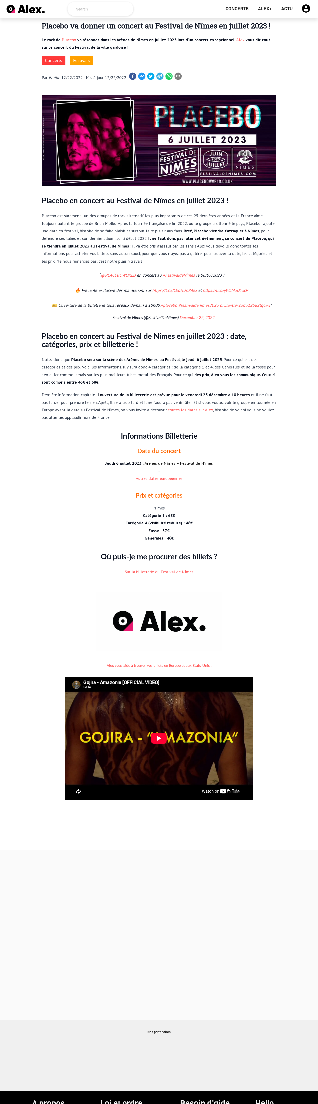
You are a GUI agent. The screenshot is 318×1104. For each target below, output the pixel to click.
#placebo (169, 305)
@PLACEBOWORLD (118, 275)
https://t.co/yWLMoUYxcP (225, 290)
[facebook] (132, 76)
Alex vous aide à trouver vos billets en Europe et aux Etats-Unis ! (159, 665)
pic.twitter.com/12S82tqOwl (245, 305)
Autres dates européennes (159, 478)
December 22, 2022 (197, 318)
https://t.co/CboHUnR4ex (174, 290)
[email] (178, 76)
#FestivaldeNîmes (179, 275)
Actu (287, 9)
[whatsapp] (169, 76)
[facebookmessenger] (141, 76)
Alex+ (265, 9)
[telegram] (160, 76)
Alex (240, 39)
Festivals (81, 60)
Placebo (69, 39)
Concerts (237, 9)
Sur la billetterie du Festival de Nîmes (159, 571)
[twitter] (151, 76)
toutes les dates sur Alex (190, 410)
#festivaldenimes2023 (198, 305)
